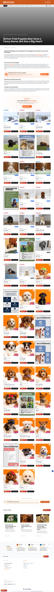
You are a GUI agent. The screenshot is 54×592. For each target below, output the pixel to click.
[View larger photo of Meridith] (49, 393)
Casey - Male (23, 435)
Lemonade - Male (24, 486)
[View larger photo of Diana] (49, 110)
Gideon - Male (7, 152)
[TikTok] (15, 584)
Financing (24, 565)
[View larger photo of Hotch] (49, 239)
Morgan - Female (24, 229)
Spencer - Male (7, 126)
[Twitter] (10, 584)
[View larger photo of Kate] (49, 187)
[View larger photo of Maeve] (17, 162)
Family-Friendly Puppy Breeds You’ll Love (26, 526)
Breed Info (22, 5)
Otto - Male (7, 383)
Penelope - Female (40, 229)
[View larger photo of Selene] (49, 290)
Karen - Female (7, 409)
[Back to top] (50, 556)
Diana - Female (39, 126)
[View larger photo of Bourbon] (49, 445)
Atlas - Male (7, 332)
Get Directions (7, 568)
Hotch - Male (39, 255)
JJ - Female (23, 126)
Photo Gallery (27, 5)
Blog (31, 5)
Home (4, 34)
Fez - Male (38, 435)
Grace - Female (7, 486)
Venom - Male (23, 332)
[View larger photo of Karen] (17, 393)
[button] (15, 548)
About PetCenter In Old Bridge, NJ (28, 563)
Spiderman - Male (24, 383)
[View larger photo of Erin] (49, 367)
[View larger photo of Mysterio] (17, 342)
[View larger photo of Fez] (49, 419)
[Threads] (13, 584)
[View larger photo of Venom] (33, 316)
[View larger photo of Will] (49, 136)
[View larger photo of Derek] (49, 162)
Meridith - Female (40, 409)
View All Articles (47, 510)
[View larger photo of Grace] (17, 470)
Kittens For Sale (17, 5)
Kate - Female (39, 203)
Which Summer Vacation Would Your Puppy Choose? (10, 526)
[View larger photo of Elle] (33, 187)
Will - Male (38, 152)
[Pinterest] (11, 584)
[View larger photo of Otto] (17, 367)
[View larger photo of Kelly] (17, 419)
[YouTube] (8, 584)
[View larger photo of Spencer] (17, 110)
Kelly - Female (7, 435)
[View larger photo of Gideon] (17, 136)
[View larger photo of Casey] (33, 419)
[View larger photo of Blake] (33, 265)
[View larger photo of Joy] (17, 239)
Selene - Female (39, 306)
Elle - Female (23, 203)
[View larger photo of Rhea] (49, 265)
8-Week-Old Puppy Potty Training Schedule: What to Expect (42, 527)
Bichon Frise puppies (38, 54)
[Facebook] (5, 584)
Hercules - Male (23, 306)
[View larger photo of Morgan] (33, 213)
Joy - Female (7, 255)
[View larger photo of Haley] (33, 162)
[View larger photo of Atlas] (17, 316)
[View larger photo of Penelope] (49, 213)
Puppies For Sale (11, 5)
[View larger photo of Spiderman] (33, 367)
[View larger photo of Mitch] (33, 445)
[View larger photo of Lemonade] (33, 470)
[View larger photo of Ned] (33, 342)
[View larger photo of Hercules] (33, 290)
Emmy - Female (7, 229)
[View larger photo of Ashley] (17, 265)
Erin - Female (39, 383)
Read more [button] (29, 551)
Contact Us (25, 566)
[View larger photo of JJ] (33, 110)
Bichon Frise (11, 64)
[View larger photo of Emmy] (17, 213)
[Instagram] (6, 584)
